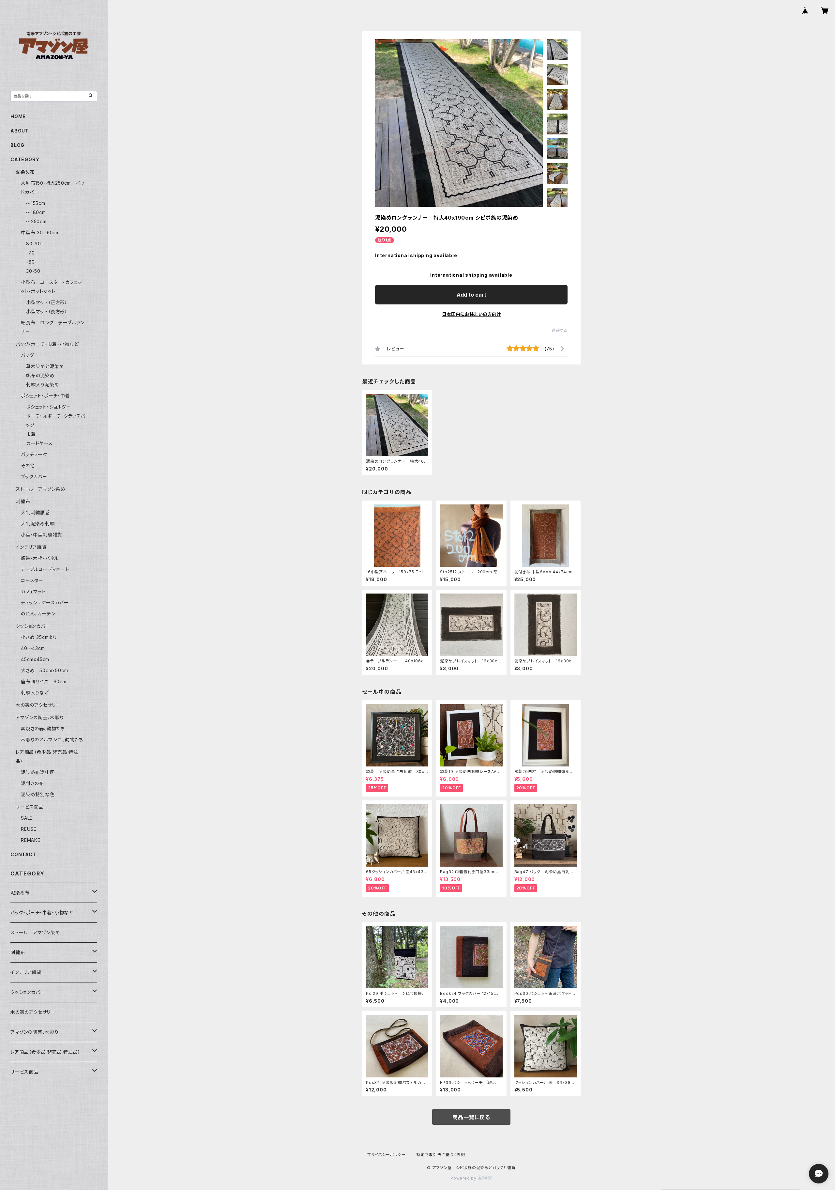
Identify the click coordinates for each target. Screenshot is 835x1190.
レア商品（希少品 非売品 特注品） (45, 1052)
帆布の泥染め (40, 375)
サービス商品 (30, 807)
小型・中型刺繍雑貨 (41, 534)
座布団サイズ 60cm (44, 681)
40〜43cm (33, 648)
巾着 (31, 434)
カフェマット (33, 591)
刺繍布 (23, 501)
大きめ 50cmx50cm (47, 670)
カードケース (39, 443)
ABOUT (19, 130)
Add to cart (471, 294)
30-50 (33, 271)
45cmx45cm (35, 659)
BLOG (17, 145)
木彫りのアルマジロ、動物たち (52, 739)
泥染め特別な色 (38, 794)
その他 (28, 465)
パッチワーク (34, 454)
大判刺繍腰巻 (35, 512)
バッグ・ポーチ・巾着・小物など (47, 344)
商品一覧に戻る (471, 1117)
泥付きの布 (32, 783)
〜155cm (35, 203)
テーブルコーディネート (45, 569)
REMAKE (30, 840)
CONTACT (23, 854)
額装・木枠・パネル (40, 558)
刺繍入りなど (35, 692)
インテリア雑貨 (31, 547)
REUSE (29, 829)
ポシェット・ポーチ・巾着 (45, 395)
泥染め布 (25, 172)
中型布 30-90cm (39, 232)
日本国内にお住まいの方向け (471, 314)
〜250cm (36, 221)
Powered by (464, 1178)
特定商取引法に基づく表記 (440, 1154)
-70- (31, 252)
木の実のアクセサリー (38, 705)
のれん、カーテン (38, 613)
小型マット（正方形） (47, 302)
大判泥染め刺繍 (40, 523)
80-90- (34, 243)
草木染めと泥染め (45, 366)
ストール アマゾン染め (41, 489)
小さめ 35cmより (39, 637)
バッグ (27, 355)
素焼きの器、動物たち (43, 728)
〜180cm (36, 212)
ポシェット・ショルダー (48, 407)
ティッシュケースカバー (45, 602)
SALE (27, 818)
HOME (18, 116)
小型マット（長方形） (47, 311)
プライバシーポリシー (386, 1154)
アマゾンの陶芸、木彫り (40, 717)
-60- (31, 262)
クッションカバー (33, 626)
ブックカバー (34, 476)
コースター (32, 580)
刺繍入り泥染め (42, 384)
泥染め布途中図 (38, 772)
